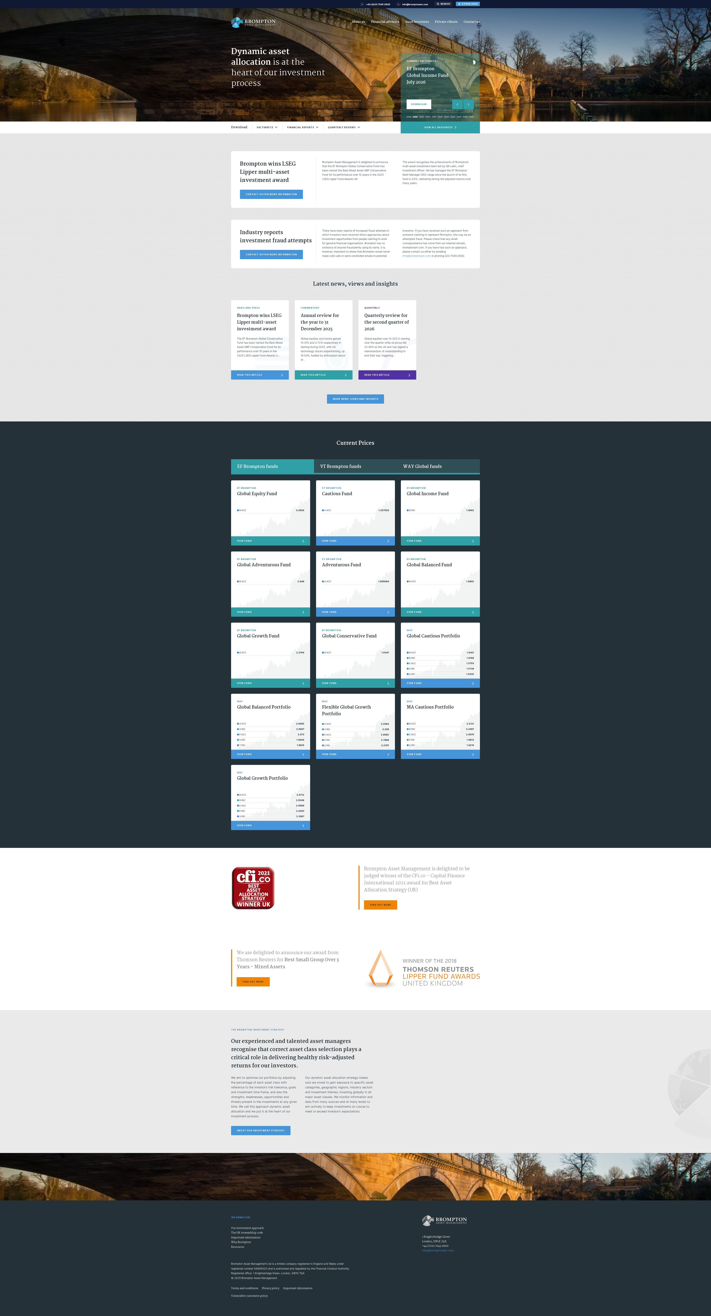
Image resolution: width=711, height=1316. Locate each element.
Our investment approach (247, 1228)
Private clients (446, 21)
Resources (237, 1247)
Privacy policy (270, 1288)
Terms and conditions (244, 1288)
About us (358, 21)
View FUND (244, 540)
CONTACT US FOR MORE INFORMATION (271, 194)
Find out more (380, 904)
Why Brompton (241, 1242)
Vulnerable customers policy (249, 1296)
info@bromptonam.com (417, 255)
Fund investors (417, 21)
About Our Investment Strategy (261, 1130)
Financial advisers (385, 21)
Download (419, 104)
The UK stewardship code (247, 1233)
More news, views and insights (355, 399)
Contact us (472, 21)
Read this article (249, 374)
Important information (245, 1237)
